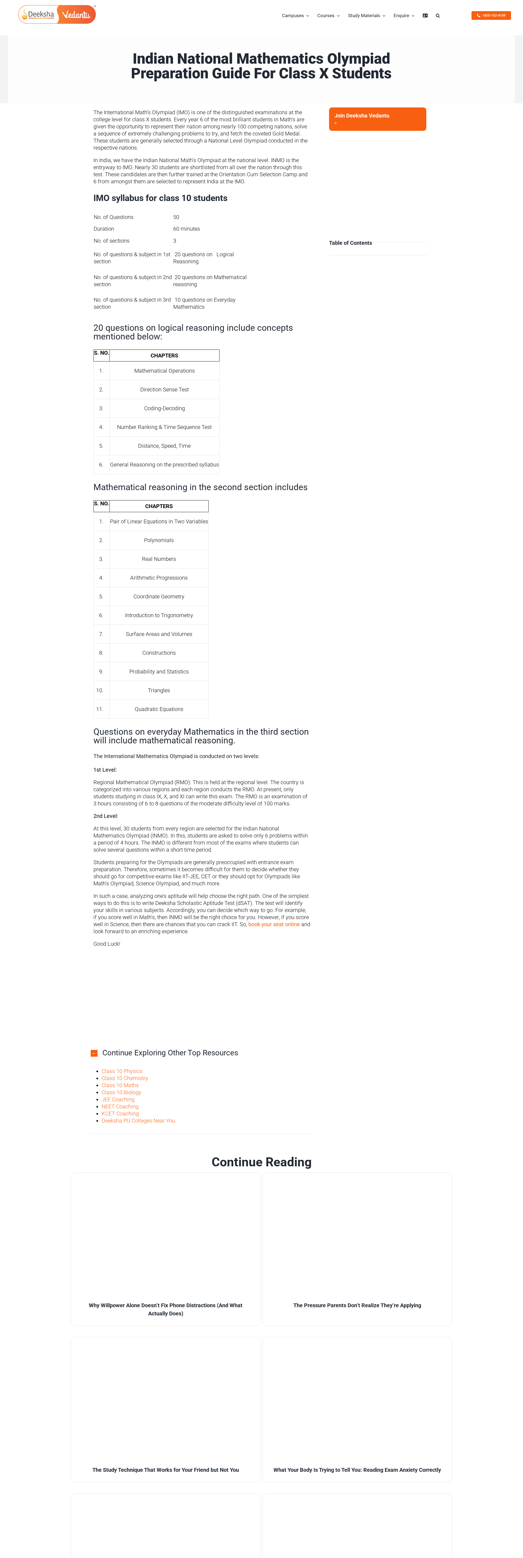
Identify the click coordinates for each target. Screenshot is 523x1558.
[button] (438, 15)
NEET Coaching (120, 1106)
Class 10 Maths (120, 1085)
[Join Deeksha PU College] (377, 119)
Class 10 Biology (121, 1092)
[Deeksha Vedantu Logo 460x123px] (57, 6)
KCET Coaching (120, 1113)
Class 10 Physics (122, 1071)
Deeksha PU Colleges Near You (138, 1120)
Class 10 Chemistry (125, 1078)
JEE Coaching (118, 1099)
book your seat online (274, 924)
